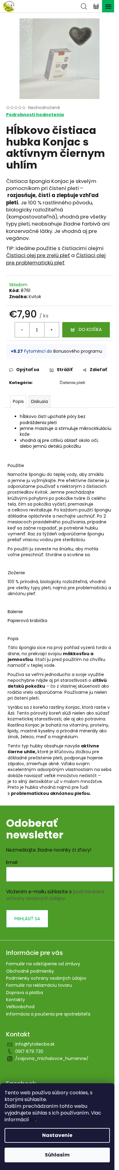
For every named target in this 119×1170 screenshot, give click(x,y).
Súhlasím (57, 1154)
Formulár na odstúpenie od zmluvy (43, 964)
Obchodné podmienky (30, 971)
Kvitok (35, 297)
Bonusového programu (77, 351)
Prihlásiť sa (27, 919)
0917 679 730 (29, 1051)
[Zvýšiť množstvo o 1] (51, 329)
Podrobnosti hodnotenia (35, 115)
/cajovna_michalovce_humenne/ (51, 1058)
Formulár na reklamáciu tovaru (39, 985)
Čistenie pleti (72, 383)
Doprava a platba (24, 993)
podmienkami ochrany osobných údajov (55, 895)
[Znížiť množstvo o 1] (22, 329)
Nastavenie (57, 1135)
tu (32, 1119)
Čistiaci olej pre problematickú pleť (56, 259)
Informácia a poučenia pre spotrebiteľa (48, 1014)
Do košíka (90, 329)
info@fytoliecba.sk (35, 1044)
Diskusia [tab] (39, 401)
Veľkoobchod (20, 1007)
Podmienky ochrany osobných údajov (46, 978)
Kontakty (15, 1000)
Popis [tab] (18, 401)
